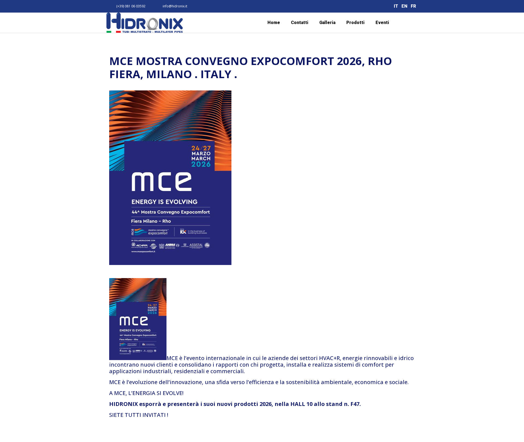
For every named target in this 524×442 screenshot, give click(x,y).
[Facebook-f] (356, 6)
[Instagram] (380, 6)
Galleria (327, 22)
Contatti (299, 22)
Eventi (382, 22)
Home (273, 22)
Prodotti (355, 22)
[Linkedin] (368, 6)
